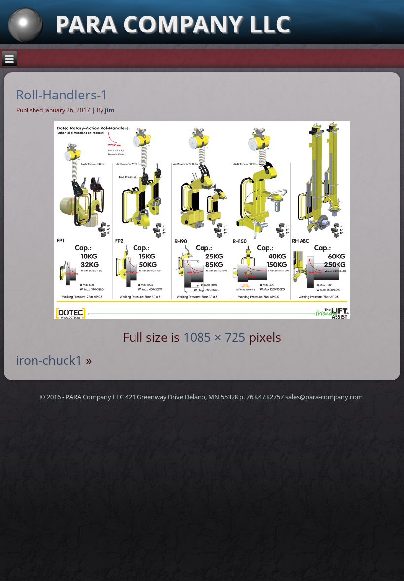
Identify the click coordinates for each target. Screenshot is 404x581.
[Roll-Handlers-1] (202, 313)
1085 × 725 (214, 336)
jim (110, 110)
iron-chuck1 (49, 360)
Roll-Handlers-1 (62, 94)
